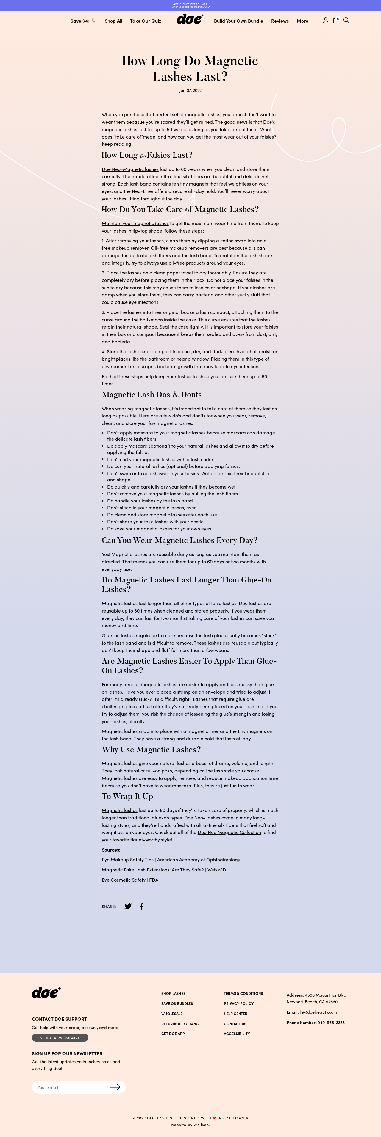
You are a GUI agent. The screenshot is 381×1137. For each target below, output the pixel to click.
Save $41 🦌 (84, 20)
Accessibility (237, 1033)
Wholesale (171, 1013)
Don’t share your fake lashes (137, 521)
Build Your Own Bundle (238, 20)
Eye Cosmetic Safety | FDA (130, 879)
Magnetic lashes (120, 810)
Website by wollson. (190, 1124)
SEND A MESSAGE (60, 1037)
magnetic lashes (152, 408)
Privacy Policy (239, 1003)
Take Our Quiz (145, 20)
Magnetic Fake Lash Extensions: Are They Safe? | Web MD (164, 869)
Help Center (235, 1013)
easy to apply (161, 778)
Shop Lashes (173, 993)
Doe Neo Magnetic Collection (229, 832)
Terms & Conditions (243, 993)
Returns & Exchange (181, 1024)
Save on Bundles (177, 1003)
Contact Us (235, 1024)
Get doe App (173, 1033)
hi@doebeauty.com (312, 1012)
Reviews (280, 20)
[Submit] (115, 1087)
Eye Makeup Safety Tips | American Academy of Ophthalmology (171, 859)
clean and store (131, 514)
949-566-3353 (316, 1022)
